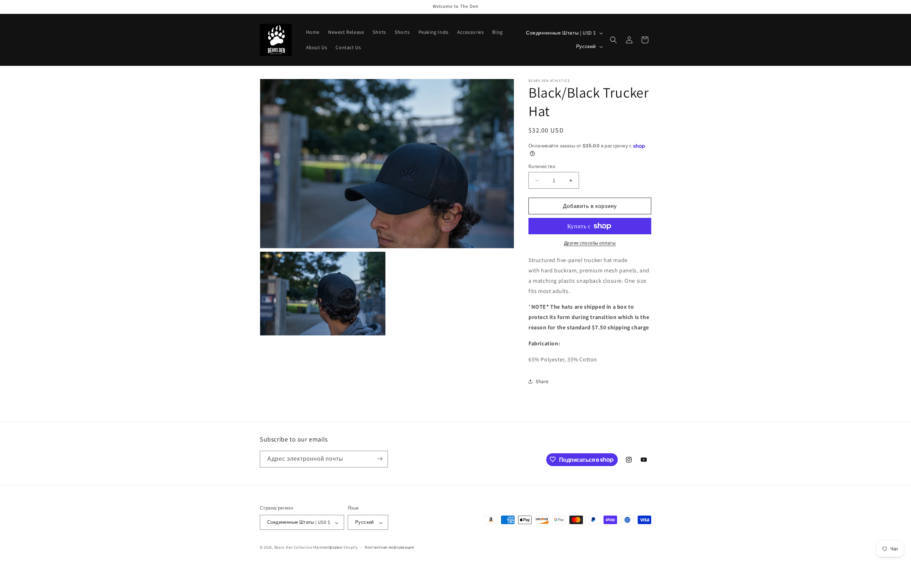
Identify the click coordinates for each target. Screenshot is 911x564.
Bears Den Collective (293, 547)
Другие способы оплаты (590, 243)
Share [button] (542, 381)
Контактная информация (389, 547)
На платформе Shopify (335, 547)
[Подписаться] (380, 458)
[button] (613, 40)
